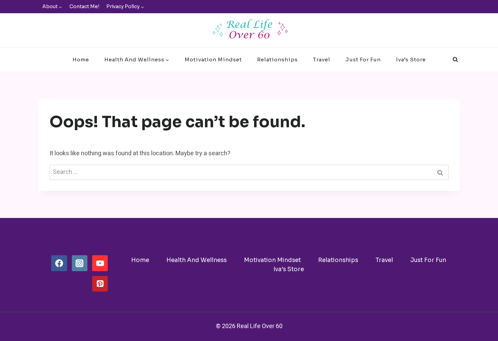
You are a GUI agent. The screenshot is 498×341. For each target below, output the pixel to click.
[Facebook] (59, 263)
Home (80, 59)
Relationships (277, 59)
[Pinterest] (100, 284)
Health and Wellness (196, 260)
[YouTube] (100, 263)
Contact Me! (84, 6)
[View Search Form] (455, 59)
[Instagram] (79, 263)
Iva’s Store (411, 59)
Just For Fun (363, 59)
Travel (321, 59)
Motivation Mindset (213, 59)
